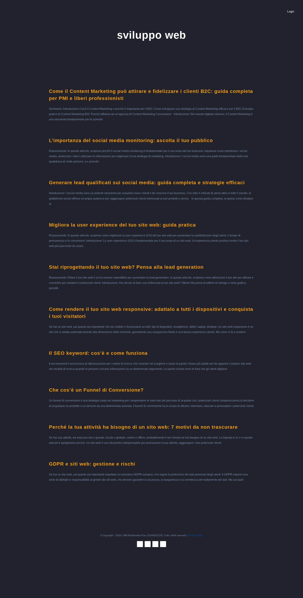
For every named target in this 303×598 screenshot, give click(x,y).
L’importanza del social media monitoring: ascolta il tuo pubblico (131, 140)
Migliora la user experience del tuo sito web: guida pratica (122, 225)
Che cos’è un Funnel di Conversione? (96, 390)
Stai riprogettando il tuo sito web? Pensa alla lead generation (126, 267)
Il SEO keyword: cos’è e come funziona (98, 353)
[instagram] (148, 544)
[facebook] (140, 544)
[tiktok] (163, 544)
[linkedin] (155, 544)
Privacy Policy (195, 535)
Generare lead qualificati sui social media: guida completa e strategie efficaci (147, 182)
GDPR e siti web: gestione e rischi (92, 464)
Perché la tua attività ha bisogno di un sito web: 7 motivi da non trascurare (143, 427)
